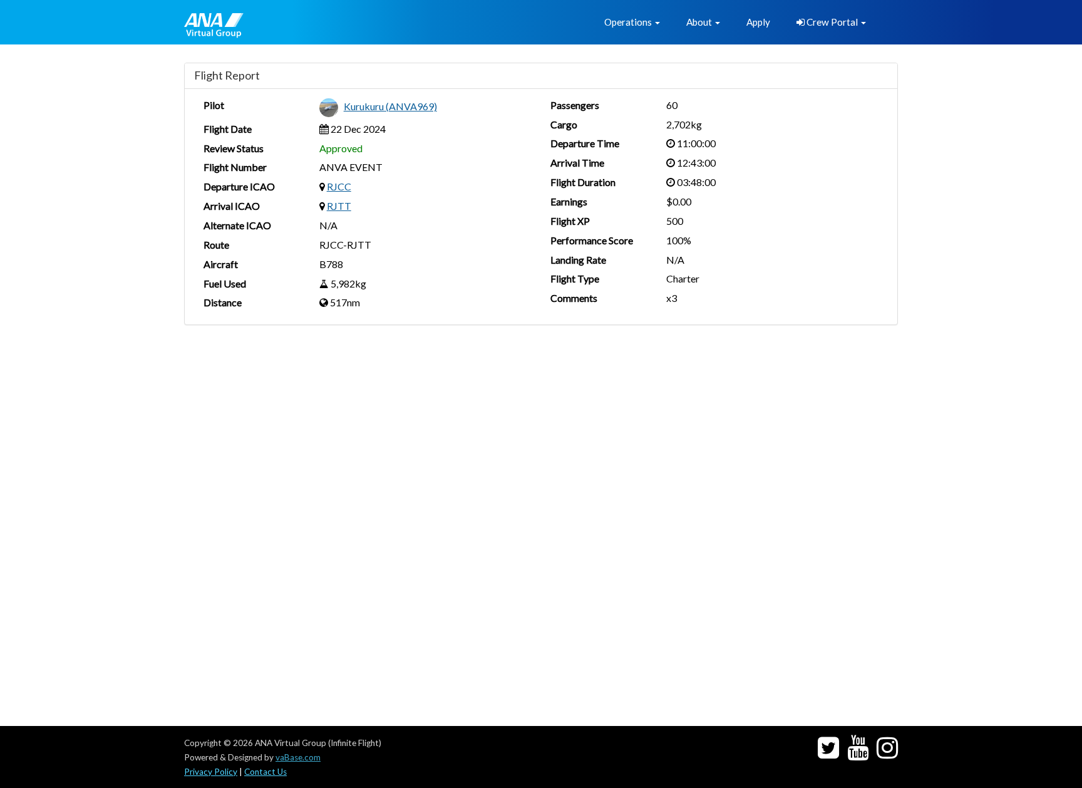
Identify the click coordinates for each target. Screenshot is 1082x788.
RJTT (339, 206)
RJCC (339, 186)
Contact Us (265, 772)
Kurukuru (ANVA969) (390, 106)
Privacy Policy (210, 772)
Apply (758, 22)
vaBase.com (298, 757)
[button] (632, 22)
